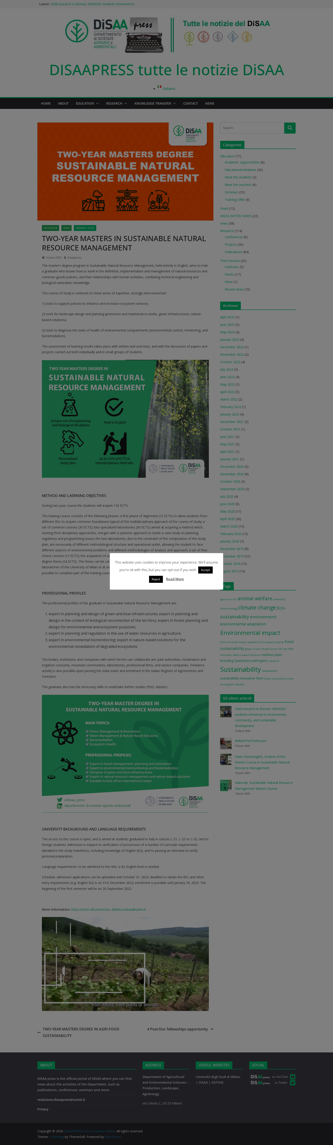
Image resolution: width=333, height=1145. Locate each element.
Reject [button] (156, 579)
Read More (175, 579)
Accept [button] (205, 570)
